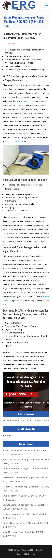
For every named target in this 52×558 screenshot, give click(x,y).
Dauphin (37, 420)
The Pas (45, 420)
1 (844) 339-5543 (26, 38)
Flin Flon (7, 420)
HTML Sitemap (29, 554)
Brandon (27, 420)
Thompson (17, 420)
